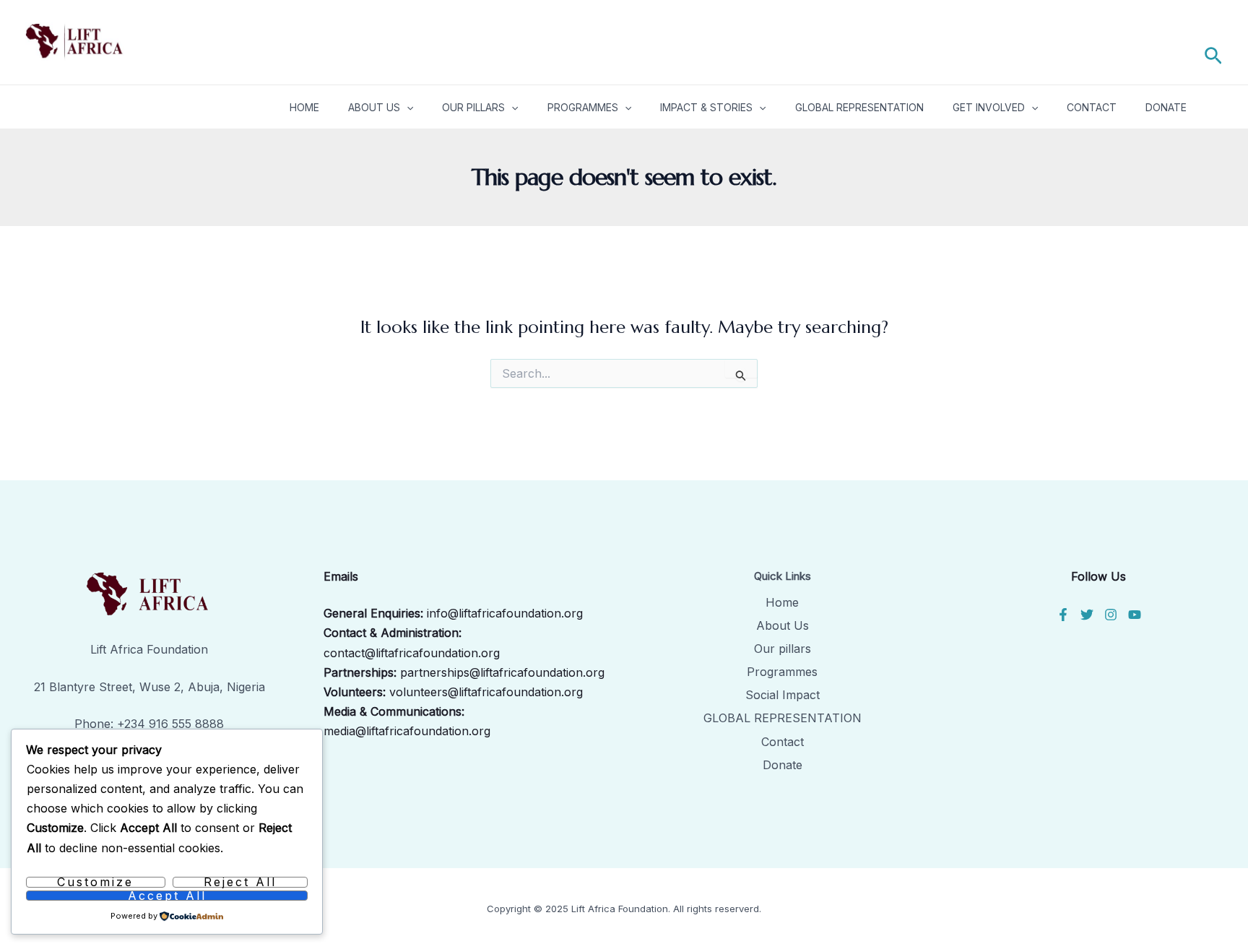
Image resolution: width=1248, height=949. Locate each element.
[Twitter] (1086, 614)
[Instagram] (1110, 614)
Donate (1166, 107)
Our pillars (473, 107)
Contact (1092, 107)
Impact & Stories (706, 107)
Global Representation (859, 107)
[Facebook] (1063, 614)
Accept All (167, 895)
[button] (1213, 53)
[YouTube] (1134, 614)
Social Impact (782, 695)
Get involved (989, 107)
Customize (95, 882)
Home (304, 107)
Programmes (582, 107)
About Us (374, 107)
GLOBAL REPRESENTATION (782, 718)
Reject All (240, 882)
